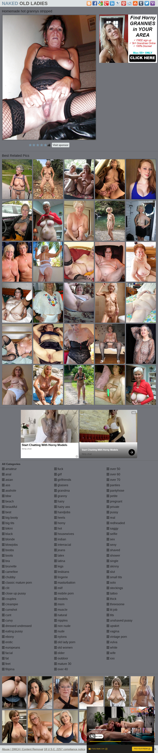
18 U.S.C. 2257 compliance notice (64, 749)
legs (60, 566)
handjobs (63, 512)
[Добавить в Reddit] (129, 3)
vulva (113, 642)
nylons (62, 636)
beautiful (11, 506)
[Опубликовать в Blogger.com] (89, 3)
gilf (59, 474)
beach (9, 501)
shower (114, 555)
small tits (115, 577)
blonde (10, 539)
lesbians (63, 571)
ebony (9, 636)
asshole (10, 490)
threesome (116, 604)
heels (61, 517)
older (61, 653)
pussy (113, 512)
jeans (61, 550)
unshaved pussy (120, 620)
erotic (9, 642)
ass (7, 485)
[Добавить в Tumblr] (141, 3)
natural (62, 615)
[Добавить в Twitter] (147, 3)
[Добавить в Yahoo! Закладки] (152, 3)
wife (112, 653)
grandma (63, 490)
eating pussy (14, 631)
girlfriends (64, 479)
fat (7, 658)
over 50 (114, 469)
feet (7, 663)
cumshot (11, 609)
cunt (8, 615)
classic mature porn (18, 582)
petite (113, 496)
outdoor (62, 658)
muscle (62, 609)
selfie (113, 534)
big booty (11, 517)
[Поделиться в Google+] (106, 3)
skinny (114, 566)
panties (114, 485)
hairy (60, 501)
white (113, 647)
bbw (8, 496)
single (113, 561)
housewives (65, 534)
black (9, 534)
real (112, 517)
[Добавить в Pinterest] (123, 3)
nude (61, 631)
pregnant (115, 501)
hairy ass (63, 506)
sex (112, 539)
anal (8, 474)
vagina (114, 631)
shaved (114, 550)
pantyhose (116, 490)
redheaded (117, 523)
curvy (9, 620)
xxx (112, 658)
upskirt (114, 626)
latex (60, 555)
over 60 (114, 474)
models (62, 598)
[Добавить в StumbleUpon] (135, 3)
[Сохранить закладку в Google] (100, 3)
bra (7, 561)
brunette (11, 566)
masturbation (66, 582)
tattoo (113, 593)
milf (59, 588)
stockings (116, 588)
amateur (11, 469)
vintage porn (118, 636)
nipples (62, 620)
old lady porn (66, 642)
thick (112, 598)
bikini (9, 528)
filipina (9, 669)
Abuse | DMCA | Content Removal (22, 749)
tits (111, 615)
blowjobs (11, 544)
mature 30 (64, 663)
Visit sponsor (60, 145)
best (8, 512)
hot (59, 528)
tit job (113, 609)
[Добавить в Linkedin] (112, 3)
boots (9, 555)
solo (112, 582)
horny (61, 523)
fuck (60, 469)
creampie (11, 604)
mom (60, 604)
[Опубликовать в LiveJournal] (118, 3)
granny (62, 496)
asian (9, 479)
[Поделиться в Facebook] (94, 3)
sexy (112, 544)
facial (9, 653)
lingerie (62, 577)
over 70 (114, 479)
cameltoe (11, 571)
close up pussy (15, 593)
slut (112, 571)
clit (7, 588)
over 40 (62, 669)
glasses (62, 485)
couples (10, 598)
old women (65, 647)
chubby (10, 577)
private (114, 506)
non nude (64, 626)
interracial (64, 544)
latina (61, 561)
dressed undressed (18, 626)
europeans (12, 647)
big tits (9, 523)
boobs (9, 550)
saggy (113, 528)
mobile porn (65, 593)
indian (61, 539)
